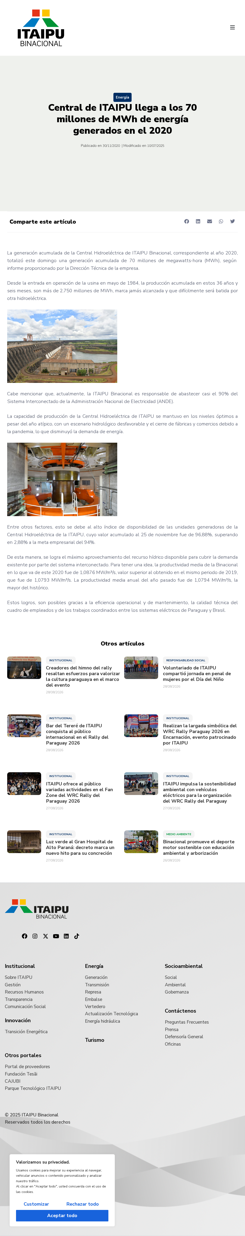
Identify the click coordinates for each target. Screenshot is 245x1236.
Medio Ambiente (178, 834)
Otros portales (23, 1055)
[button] (232, 28)
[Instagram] (35, 936)
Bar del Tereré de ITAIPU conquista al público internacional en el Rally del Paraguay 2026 (77, 734)
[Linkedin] (66, 936)
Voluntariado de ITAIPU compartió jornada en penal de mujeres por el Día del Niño (197, 673)
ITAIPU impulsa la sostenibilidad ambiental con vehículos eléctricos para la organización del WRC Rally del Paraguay (199, 792)
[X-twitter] (45, 936)
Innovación (18, 1020)
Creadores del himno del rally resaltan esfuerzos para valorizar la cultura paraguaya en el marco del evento (83, 676)
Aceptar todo (62, 1215)
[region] (62, 1190)
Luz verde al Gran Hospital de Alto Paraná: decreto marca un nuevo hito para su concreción (80, 847)
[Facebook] (24, 936)
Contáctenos (180, 1011)
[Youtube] (56, 936)
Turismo (94, 1040)
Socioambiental (184, 966)
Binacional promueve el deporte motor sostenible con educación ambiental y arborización (198, 847)
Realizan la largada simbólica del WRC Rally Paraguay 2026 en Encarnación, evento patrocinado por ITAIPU (200, 734)
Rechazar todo (82, 1204)
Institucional (60, 660)
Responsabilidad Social (185, 660)
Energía (122, 97)
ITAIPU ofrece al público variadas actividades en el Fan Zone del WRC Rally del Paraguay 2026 (79, 792)
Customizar (36, 1204)
